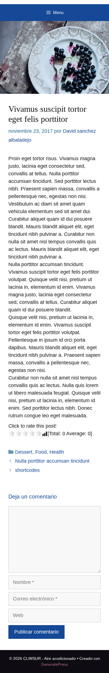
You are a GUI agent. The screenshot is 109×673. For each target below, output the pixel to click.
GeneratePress (54, 664)
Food (41, 452)
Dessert (23, 452)
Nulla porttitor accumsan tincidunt (52, 461)
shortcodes (27, 470)
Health (56, 452)
